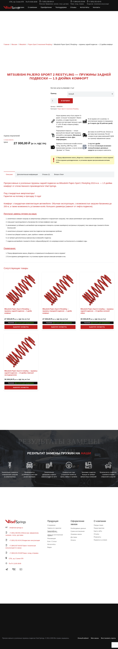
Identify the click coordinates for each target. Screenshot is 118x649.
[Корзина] (106, 7)
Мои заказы (95, 638)
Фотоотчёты (51, 544)
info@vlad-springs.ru (16, 527)
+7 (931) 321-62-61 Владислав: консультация (24, 540)
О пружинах (51, 525)
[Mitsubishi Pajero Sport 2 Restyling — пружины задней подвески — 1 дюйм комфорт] (20, 289)
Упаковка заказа (76, 534)
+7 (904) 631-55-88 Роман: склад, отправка (23, 553)
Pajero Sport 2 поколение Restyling (40, 44)
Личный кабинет (83, 638)
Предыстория (98, 525)
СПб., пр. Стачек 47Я (16, 558)
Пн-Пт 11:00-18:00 (15, 563)
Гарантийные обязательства (52, 531)
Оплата (73, 540)
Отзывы (96, 534)
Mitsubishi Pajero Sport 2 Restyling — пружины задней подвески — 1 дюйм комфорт (18, 311)
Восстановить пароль (108, 638)
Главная (6, 44)
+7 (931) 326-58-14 (47, 1)
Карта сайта (98, 531)
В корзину (65, 101)
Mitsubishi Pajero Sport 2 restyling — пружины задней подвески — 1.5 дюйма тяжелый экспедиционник (20, 373)
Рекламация (51, 538)
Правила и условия (100, 540)
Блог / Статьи (52, 541)
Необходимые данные (78, 528)
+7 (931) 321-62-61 (95, 1)
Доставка (74, 537)
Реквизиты (97, 537)
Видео (49, 547)
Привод (53, 93)
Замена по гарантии (54, 528)
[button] (102, 7)
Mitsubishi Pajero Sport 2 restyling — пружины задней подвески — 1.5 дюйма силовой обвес (97, 311)
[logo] (12, 7)
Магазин (14, 44)
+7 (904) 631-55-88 (78, 1)
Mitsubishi (22, 44)
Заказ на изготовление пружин (55, 535)
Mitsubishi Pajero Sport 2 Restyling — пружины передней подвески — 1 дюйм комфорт (57, 311)
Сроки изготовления (78, 531)
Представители (99, 528)
